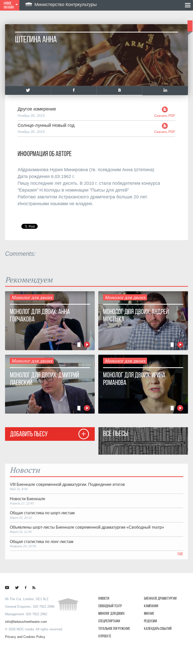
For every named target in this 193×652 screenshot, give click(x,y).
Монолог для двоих (111, 613)
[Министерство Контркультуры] (7, 588)
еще (180, 554)
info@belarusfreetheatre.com (26, 622)
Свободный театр (110, 606)
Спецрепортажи (109, 621)
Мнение (149, 613)
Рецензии (150, 621)
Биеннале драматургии (160, 598)
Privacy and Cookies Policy (25, 637)
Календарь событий (158, 628)
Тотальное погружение (114, 628)
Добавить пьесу (29, 434)
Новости (103, 598)
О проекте (104, 636)
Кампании (151, 606)
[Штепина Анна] (28, 90)
